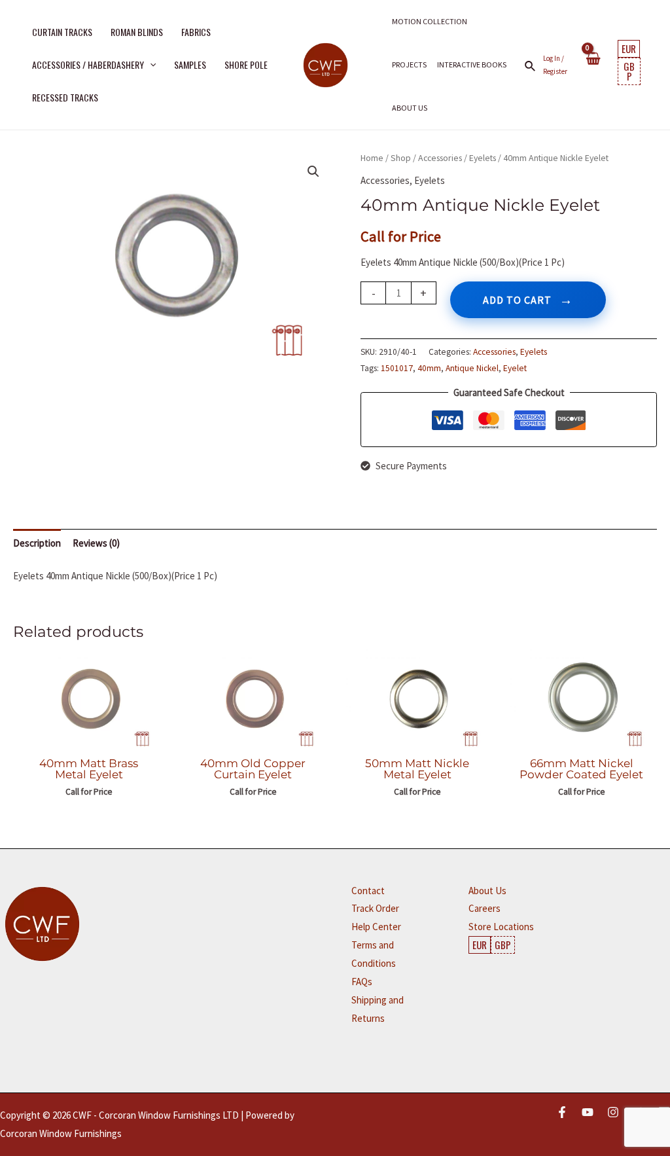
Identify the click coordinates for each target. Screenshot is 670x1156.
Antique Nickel (472, 368)
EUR (629, 48)
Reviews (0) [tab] (96, 543)
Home (372, 158)
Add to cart (517, 299)
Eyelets (482, 158)
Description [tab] (37, 543)
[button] (150, 64)
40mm (429, 368)
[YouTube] (587, 1112)
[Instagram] (613, 1112)
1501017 (397, 368)
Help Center (376, 926)
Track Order (375, 908)
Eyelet (515, 368)
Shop (401, 158)
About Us (487, 890)
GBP (629, 71)
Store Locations (501, 926)
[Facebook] (562, 1112)
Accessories (440, 158)
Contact (368, 890)
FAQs (361, 981)
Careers (484, 908)
